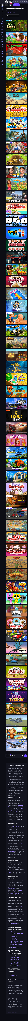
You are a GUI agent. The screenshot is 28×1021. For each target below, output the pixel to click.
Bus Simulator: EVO (16, 965)
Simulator (11, 892)
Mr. (22, 843)
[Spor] (2, 51)
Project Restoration (16, 944)
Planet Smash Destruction (15, 845)
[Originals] (2, 18)
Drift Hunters (16, 826)
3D (15, 892)
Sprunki (13, 977)
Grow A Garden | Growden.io (15, 935)
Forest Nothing (15, 932)
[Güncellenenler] (2, 16)
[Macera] (2, 41)
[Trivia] (2, 61)
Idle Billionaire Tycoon (17, 941)
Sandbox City (14, 964)
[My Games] (6, 4)
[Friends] (2, 4)
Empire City (14, 940)
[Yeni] (2, 11)
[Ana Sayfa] (2, 6)
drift (11, 834)
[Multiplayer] (2, 21)
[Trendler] (2, 14)
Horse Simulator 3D (16, 893)
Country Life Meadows (17, 933)
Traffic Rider (11, 851)
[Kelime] (2, 39)
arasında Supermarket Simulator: (15, 806)
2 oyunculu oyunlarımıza (14, 922)
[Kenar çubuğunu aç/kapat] (2, 1)
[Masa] (2, 44)
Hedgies (13, 938)
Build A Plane (15, 946)
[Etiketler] (2, 64)
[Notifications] (10, 4)
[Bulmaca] (2, 32)
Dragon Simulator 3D (15, 887)
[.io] (2, 34)
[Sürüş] (2, 56)
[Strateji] (2, 53)
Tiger (20, 890)
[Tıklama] (2, 58)
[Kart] (2, 37)
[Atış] (2, 29)
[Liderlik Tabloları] (2, 23)
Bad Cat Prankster (16, 962)
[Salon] (2, 46)
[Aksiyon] (2, 27)
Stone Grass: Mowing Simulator (14, 810)
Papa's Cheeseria (16, 943)
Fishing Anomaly (15, 947)
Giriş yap (16, 5)
